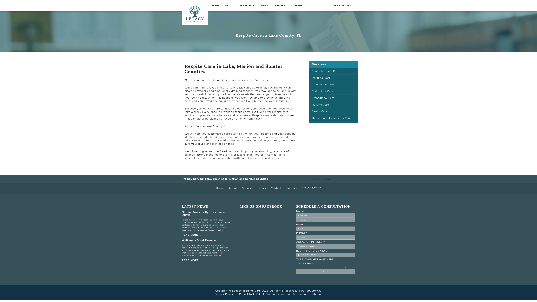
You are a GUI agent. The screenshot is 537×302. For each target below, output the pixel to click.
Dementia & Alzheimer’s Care (331, 118)
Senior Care (320, 111)
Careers (296, 5)
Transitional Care (323, 98)
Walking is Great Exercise (199, 240)
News (264, 5)
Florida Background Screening (286, 294)
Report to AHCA (250, 294)
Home (216, 5)
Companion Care (323, 84)
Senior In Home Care (325, 71)
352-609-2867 (342, 5)
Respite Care (320, 105)
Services (246, 5)
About (229, 5)
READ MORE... (191, 235)
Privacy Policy (224, 294)
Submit (325, 271)
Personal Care (321, 78)
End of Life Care (322, 91)
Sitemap (317, 294)
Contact (279, 5)
